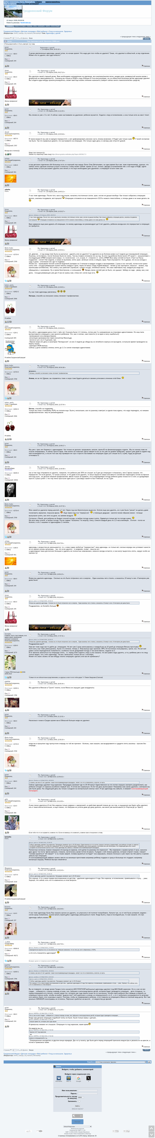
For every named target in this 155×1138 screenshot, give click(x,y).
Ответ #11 (42, 405)
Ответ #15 (42, 543)
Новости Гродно (20, 26)
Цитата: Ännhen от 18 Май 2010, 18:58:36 (41, 780)
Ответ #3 (42, 134)
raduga (21, 33)
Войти (48, 26)
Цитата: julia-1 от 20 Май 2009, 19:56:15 (41, 601)
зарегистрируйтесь (53, 2)
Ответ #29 (42, 1010)
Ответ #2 (42, 111)
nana (6, 326)
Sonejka (8, 634)
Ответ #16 (42, 574)
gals (6, 799)
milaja (7, 158)
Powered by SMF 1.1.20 (77, 1130)
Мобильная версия (77, 1129)
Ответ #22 (42, 777)
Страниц (7, 38)
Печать (147, 38)
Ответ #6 (42, 211)
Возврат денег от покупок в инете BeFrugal (43, 961)
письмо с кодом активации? (28, 4)
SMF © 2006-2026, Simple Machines (77, 1132)
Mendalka (36, 33)
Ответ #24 (42, 839)
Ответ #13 (42, 469)
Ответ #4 (42, 160)
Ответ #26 (42, 909)
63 (21, 38)
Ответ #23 (42, 801)
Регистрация (55, 26)
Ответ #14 (42, 506)
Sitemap (88, 1134)
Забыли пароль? (77, 1109)
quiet (6, 47)
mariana (30, 33)
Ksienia (7, 907)
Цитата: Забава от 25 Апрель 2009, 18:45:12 (42, 215)
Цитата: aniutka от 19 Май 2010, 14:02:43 (41, 977)
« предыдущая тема (128, 37)
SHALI (16, 33)
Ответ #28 (42, 967)
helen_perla (9, 285)
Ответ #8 (42, 287)
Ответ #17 (42, 597)
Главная (10, 26)
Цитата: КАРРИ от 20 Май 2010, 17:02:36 (41, 1013)
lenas (7, 70)
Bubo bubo (9, 248)
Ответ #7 (42, 250)
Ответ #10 (42, 367)
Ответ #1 (42, 72)
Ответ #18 (42, 636)
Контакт (77, 1122)
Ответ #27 (42, 944)
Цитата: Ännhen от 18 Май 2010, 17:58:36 (41, 947)
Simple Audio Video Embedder (74, 1134)
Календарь (41, 26)
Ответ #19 (42, 684)
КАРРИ (7, 682)
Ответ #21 (42, 739)
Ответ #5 (42, 191)
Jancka (7, 467)
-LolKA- (7, 942)
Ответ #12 (42, 446)
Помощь (29, 26)
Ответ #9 (42, 328)
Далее (25, 38)
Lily (25, 33)
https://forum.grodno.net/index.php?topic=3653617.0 (69, 154)
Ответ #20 (42, 716)
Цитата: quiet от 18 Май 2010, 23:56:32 (40, 842)
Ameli (7, 132)
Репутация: (8, 54)
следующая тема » (143, 37)
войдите (38, 2)
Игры (35, 26)
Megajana (8, 868)
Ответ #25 (42, 870)
